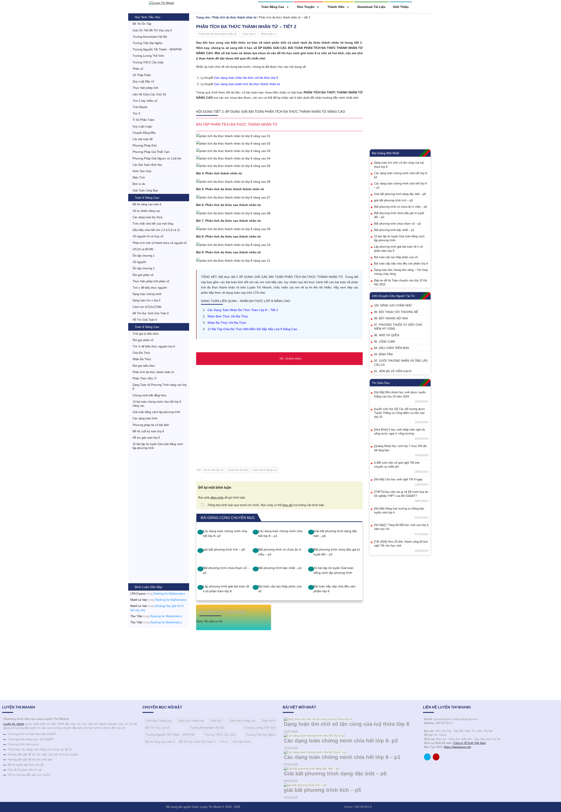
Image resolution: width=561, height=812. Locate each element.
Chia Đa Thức (141, 352)
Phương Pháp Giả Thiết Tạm (151, 152)
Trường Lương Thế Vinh (148, 55)
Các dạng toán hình (145, 418)
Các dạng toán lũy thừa (147, 217)
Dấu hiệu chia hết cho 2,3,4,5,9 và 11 (156, 230)
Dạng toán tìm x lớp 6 (146, 300)
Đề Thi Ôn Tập (142, 23)
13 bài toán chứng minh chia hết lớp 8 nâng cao (157, 403)
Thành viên (335, 7)
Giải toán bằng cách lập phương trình (156, 412)
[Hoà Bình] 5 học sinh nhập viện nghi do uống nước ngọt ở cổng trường (399, 431)
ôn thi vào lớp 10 (214, 470)
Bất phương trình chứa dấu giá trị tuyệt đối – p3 (337, 552)
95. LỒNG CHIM (384, 341)
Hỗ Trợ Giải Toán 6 (145, 319)
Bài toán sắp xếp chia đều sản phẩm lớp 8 (334, 589)
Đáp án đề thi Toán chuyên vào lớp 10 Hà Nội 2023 (400, 282)
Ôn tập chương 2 (143, 268)
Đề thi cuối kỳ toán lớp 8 (148, 431)
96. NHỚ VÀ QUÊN (386, 335)
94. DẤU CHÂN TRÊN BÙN (391, 348)
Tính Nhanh (140, 107)
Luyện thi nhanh (13, 724)
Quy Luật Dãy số (143, 81)
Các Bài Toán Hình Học (147, 164)
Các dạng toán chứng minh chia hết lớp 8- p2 (225, 533)
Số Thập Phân (142, 75)
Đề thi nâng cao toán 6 (147, 204)
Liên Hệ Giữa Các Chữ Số (149, 94)
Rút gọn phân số (143, 275)
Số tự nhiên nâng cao (146, 211)
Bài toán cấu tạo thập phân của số (280, 589)
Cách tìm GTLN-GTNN (147, 307)
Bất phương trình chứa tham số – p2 (226, 570)
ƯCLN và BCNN (143, 249)
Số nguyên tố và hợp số (148, 236)
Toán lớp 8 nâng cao (242, 720)
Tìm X (136, 113)
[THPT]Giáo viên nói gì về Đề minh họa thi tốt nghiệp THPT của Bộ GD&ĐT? (401, 493)
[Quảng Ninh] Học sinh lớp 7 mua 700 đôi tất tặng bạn (400, 448)
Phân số (138, 68)
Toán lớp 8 (249, 34)
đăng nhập (217, 497)
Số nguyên (139, 262)
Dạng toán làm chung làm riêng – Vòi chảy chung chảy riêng (401, 271)
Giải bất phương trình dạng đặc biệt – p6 (335, 533)
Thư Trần (136, 616)
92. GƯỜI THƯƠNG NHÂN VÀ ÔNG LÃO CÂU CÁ (401, 362)
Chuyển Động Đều (144, 132)
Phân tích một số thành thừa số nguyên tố (159, 243)
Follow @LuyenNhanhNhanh (428, 757)
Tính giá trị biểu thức (146, 333)
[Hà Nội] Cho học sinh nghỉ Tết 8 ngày (398, 479)
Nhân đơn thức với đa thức (228, 316)
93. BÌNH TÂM (383, 354)
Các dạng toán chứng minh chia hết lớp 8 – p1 (280, 533)
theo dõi (287, 505)
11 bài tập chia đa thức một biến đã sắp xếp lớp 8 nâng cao (252, 329)
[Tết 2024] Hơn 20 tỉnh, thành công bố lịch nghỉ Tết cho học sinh (401, 543)
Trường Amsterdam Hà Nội (150, 36)
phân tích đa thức (238, 470)
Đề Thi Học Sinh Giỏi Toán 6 (151, 313)
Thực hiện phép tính (145, 87)
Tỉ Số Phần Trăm (143, 120)
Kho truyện (305, 7)
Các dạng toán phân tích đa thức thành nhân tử (247, 84)
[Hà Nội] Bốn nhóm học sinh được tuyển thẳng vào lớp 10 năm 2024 (400, 394)
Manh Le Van (138, 599)
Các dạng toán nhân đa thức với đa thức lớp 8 (246, 77)
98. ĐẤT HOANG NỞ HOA (391, 318)
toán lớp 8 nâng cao (265, 470)
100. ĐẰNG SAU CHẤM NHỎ (393, 305)
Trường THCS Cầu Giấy (148, 62)
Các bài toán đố (143, 139)
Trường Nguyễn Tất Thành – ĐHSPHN (157, 49)
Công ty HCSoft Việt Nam (469, 743)
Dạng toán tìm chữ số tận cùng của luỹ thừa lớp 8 (399, 164)
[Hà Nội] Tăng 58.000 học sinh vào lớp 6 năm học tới (401, 527)
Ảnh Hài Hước (242, 741)
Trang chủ (203, 17)
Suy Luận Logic (142, 126)
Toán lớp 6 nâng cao (191, 720)
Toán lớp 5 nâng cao (159, 720)
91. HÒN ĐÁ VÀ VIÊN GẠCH (392, 371)
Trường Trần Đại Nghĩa (147, 43)
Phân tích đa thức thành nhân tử (153, 372)
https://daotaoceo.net (457, 747)
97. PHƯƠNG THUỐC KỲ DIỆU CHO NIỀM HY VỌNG (398, 326)
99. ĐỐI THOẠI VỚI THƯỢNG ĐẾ (396, 312)
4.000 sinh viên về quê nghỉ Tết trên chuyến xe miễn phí (397, 464)
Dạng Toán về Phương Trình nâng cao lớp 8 (159, 386)
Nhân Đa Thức (142, 359)
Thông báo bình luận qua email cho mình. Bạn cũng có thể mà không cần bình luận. (265, 505)
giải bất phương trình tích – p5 (224, 549)
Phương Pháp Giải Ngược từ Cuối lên (157, 158)
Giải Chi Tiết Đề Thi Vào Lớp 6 (152, 30)
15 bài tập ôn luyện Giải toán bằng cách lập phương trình (158, 446)
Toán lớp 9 (268, 720)
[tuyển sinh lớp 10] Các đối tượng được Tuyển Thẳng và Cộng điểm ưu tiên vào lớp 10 (399, 413)
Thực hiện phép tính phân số (151, 281)
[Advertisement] (158, 517)
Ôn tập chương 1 (143, 255)
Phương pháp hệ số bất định (151, 425)
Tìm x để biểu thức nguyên (150, 287)
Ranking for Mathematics (169, 593)
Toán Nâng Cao (272, 7)
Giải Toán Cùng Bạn (145, 190)
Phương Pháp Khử (145, 145)
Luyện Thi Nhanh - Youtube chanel (437, 757)
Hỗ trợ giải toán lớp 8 (146, 437)
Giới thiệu (401, 7)
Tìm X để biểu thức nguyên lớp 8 (154, 346)
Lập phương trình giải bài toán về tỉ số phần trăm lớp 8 (226, 589)
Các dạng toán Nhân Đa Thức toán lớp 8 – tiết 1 (243, 310)
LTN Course (137, 593)
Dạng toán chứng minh (147, 294)
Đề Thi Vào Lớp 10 (158, 727)
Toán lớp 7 (217, 720)
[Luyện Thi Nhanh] (161, 3)
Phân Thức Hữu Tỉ (144, 378)
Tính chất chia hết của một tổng (153, 223)
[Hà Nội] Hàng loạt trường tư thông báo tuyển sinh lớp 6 (399, 510)
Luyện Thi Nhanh (210, 806)
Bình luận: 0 (268, 34)
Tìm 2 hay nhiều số (145, 100)
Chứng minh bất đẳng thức (150, 395)
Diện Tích (139, 177)
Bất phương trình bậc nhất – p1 (280, 568)
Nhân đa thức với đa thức (227, 322)
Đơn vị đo (139, 184)
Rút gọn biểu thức (144, 365)
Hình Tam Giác (142, 171)
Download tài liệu (371, 7)
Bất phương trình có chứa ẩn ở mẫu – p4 (279, 552)
